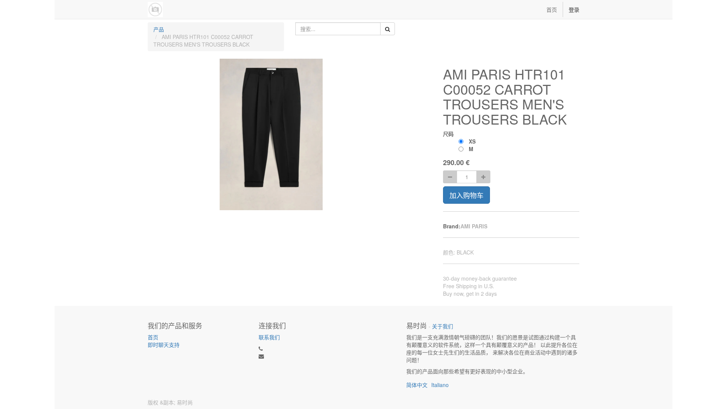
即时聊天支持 (163, 344)
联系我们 (269, 337)
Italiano (440, 385)
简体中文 (416, 385)
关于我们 (442, 326)
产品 (158, 29)
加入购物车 (466, 195)
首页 (153, 337)
